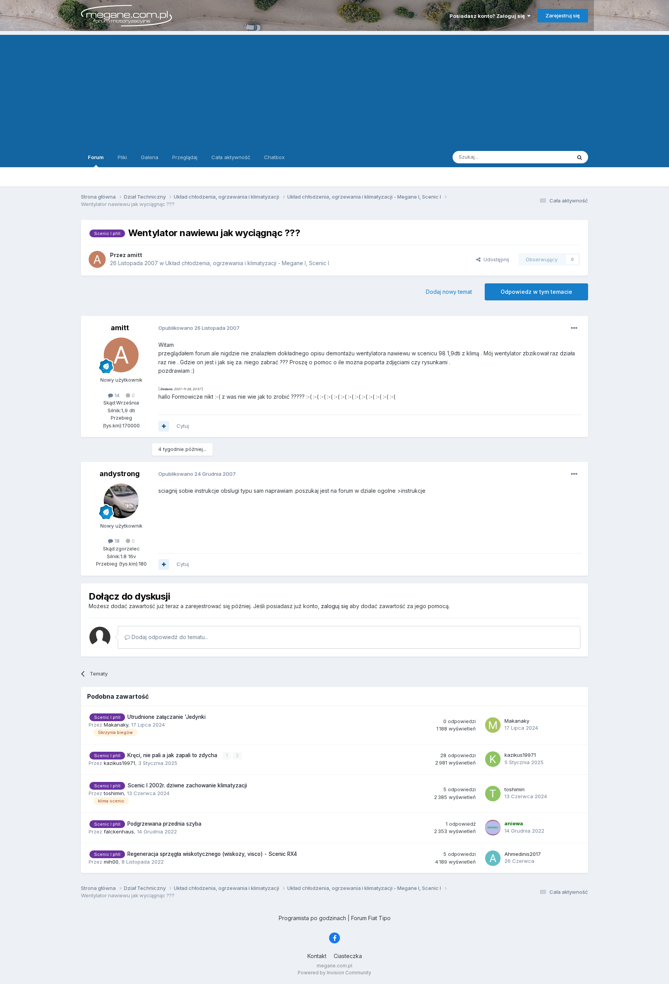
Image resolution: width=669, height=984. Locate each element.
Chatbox (274, 157)
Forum (96, 157)
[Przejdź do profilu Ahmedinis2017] (493, 858)
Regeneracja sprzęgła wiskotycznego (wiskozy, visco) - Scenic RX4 (212, 854)
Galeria (149, 157)
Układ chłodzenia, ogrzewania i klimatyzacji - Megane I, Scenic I (247, 263)
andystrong (119, 474)
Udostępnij (494, 259)
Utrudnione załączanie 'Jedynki (166, 717)
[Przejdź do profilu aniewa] (493, 827)
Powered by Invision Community (334, 972)
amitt (120, 328)
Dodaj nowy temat (449, 291)
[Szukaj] (579, 157)
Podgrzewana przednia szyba (164, 824)
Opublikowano (199, 328)
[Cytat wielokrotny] (163, 426)
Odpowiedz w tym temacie (536, 291)
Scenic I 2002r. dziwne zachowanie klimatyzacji (187, 785)
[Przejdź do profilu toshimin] (493, 793)
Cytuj (183, 426)
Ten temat (549, 157)
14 (116, 395)
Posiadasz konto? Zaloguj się (488, 16)
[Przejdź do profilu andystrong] (121, 500)
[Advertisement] (334, 89)
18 (116, 541)
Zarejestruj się (562, 15)
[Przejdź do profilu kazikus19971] (493, 759)
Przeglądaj (184, 157)
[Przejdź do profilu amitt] (97, 259)
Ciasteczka (348, 956)
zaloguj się (334, 606)
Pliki (122, 157)
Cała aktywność (230, 157)
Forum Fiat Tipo (371, 918)
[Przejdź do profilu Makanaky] (493, 725)
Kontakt (316, 956)
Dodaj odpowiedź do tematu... (169, 637)
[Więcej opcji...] (574, 328)
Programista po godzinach (312, 918)
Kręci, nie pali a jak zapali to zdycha (173, 755)
